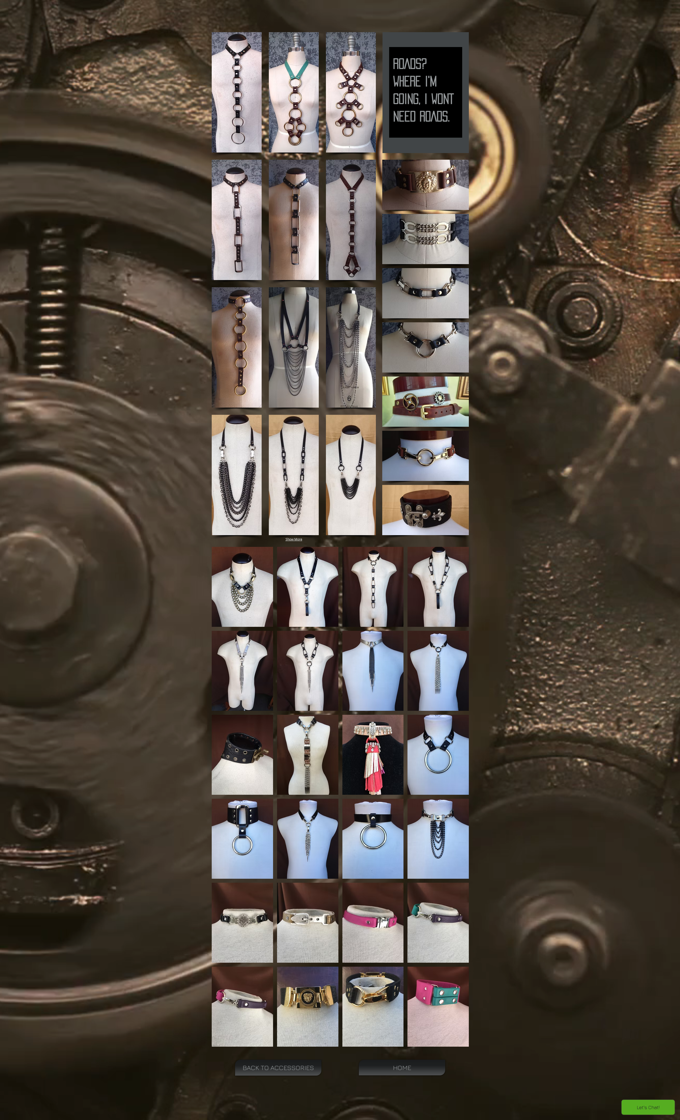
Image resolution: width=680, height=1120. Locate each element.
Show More (294, 539)
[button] (237, 92)
